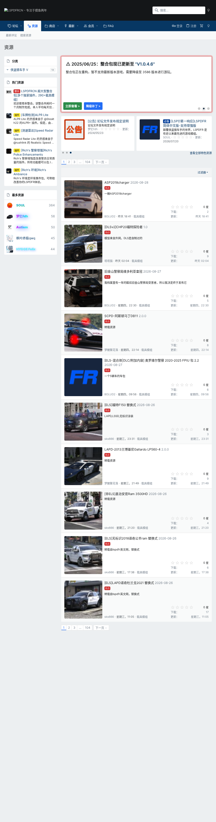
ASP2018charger (117, 182)
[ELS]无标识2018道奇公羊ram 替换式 (131, 538)
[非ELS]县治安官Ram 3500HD (126, 494)
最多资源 (18, 195)
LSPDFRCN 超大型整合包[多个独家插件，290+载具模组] (34, 95)
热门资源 (18, 82)
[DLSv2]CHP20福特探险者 (123, 227)
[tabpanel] (137, 79)
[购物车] (201, 26)
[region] (136, 84)
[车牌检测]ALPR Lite (31, 115)
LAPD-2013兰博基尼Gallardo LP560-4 (132, 449)
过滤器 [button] (202, 172)
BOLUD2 (109, 216)
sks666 (109, 438)
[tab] (199, 108)
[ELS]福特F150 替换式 (120, 405)
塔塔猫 (108, 260)
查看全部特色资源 (201, 153)
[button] (21, 26)
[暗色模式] (208, 10)
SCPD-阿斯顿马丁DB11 (121, 316)
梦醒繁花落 (111, 349)
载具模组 (139, 216)
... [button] (80, 162)
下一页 (99, 162)
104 (87, 162)
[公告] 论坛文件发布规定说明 (108, 121)
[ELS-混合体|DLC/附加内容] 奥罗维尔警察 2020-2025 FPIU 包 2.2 (151, 360)
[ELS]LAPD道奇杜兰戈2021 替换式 (129, 583)
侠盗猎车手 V (19, 69)
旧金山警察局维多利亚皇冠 (123, 271)
